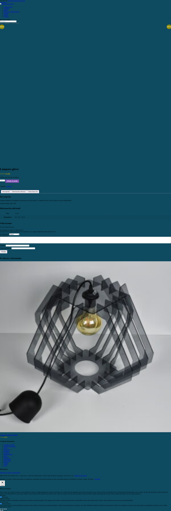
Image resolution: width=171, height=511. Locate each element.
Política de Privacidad (81, 475)
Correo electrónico (5, 248)
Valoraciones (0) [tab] (33, 191)
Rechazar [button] (90, 479)
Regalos (6, 15)
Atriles (5, 448)
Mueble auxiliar (8, 454)
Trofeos (6, 464)
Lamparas (7, 23)
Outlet (5, 456)
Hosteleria (6, 451)
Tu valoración (4, 236)
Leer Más (97, 479)
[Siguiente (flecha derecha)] (2, 510)
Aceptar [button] (85, 479)
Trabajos (6, 13)
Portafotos (6, 457)
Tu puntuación (4, 234)
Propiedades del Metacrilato (11, 12)
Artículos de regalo (9, 445)
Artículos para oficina (10, 446)
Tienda (5, 10)
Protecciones (7, 461)
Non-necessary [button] (4, 502)
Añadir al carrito (12, 181)
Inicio (1, 23)
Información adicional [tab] (18, 191)
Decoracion (7, 449)
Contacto (6, 16)
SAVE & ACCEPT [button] (5, 507)
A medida (6, 8)
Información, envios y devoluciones (10, 472)
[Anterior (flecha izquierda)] (0, 510)
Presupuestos (7, 459)
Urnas (5, 465)
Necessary (5, 497)
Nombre (3, 245)
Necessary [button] (3, 495)
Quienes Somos (8, 7)
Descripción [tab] (6, 191)
